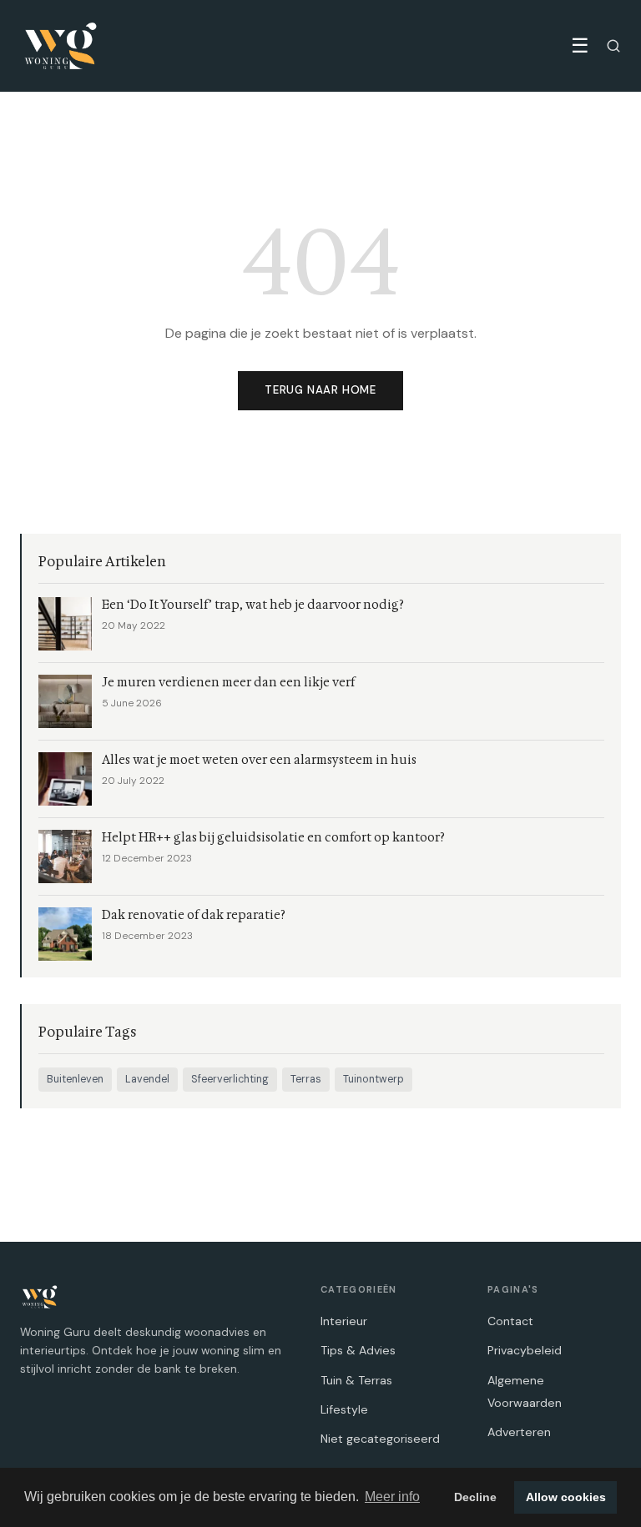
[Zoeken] (613, 45)
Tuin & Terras (356, 1380)
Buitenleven (75, 1079)
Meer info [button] (392, 1496)
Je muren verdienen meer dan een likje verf (228, 683)
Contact (510, 1321)
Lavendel (147, 1079)
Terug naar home (320, 390)
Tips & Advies (358, 1350)
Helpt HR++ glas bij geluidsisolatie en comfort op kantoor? (273, 838)
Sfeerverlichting (230, 1079)
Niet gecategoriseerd (380, 1438)
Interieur (343, 1321)
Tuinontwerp (373, 1079)
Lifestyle (344, 1409)
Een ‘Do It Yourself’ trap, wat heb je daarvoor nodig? (253, 605)
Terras (305, 1079)
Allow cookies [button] (566, 1497)
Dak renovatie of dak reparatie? (193, 915)
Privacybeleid (524, 1350)
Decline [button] (475, 1497)
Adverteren (519, 1431)
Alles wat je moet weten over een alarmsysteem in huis (259, 760)
